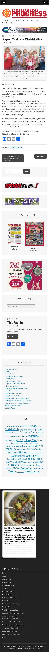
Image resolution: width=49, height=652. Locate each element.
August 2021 (22, 36)
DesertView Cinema (18, 436)
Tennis (12, 471)
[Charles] (24, 29)
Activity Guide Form (8, 582)
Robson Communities (12, 386)
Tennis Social (20, 472)
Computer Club (27, 432)
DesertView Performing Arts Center (17, 388)
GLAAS (13, 440)
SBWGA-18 (23, 461)
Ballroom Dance (24, 426)
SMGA (40, 461)
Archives (7, 371)
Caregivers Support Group (27, 430)
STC (15, 468)
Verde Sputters (33, 471)
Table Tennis (38, 468)
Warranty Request (11, 408)
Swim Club (26, 468)
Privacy (4, 637)
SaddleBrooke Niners (16, 459)
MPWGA (10, 449)
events (32, 435)
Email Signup (6, 594)
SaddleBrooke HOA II (12, 396)
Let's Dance (20, 443)
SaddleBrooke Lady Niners (24, 455)
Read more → (12, 336)
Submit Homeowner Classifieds (13, 625)
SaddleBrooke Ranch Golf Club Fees (17, 398)
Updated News (14, 319)
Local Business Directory (14, 376)
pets (15, 452)
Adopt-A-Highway (12, 426)
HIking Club (30, 440)
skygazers (33, 462)
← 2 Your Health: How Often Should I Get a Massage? (11, 158)
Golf (20, 440)
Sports (21, 465)
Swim (19, 468)
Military (36, 443)
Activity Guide (10, 379)
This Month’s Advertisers (10, 610)
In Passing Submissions (10, 619)
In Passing (5, 601)
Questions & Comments (10, 628)
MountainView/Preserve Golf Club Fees (18, 401)
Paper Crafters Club (15, 147)
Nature (17, 449)
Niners (23, 449)
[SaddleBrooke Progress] (24, 11)
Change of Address (9, 591)
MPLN (39, 445)
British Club (12, 429)
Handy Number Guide (13, 381)
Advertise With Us (11, 369)
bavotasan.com (35, 649)
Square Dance (29, 465)
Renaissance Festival (36, 453)
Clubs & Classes (10, 36)
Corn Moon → (40, 156)
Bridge (34, 426)
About (4, 576)
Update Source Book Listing (15, 384)
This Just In (15, 322)
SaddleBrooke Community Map (13, 613)
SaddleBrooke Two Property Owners (17, 403)
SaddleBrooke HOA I (11, 391)
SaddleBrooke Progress (23, 646)
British (40, 426)
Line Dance (29, 443)
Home (4, 573)
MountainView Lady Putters (21, 445)
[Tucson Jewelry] (24, 275)
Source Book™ (9, 374)
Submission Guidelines (10, 616)
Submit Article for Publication (12, 622)
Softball (12, 465)
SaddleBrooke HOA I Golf (13, 393)
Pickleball (24, 452)
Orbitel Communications (13, 406)
